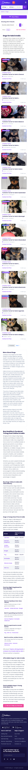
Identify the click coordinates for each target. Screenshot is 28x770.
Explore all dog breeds (16, 649)
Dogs (7, 11)
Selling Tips (4, 734)
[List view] (22, 25)
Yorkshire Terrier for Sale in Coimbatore (10, 98)
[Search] (25, 7)
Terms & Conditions (20, 741)
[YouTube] (14, 759)
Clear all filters (22, 29)
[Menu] (26, 2)
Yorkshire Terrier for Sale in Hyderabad (13, 192)
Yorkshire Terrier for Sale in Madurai (13, 121)
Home (2, 11)
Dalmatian (7, 645)
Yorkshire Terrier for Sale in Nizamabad (14, 240)
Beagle (6, 550)
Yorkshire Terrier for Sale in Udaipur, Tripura (13, 334)
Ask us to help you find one (14, 705)
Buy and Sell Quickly (6, 736)
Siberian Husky (8, 563)
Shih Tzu (6, 567)
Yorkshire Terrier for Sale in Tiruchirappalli (10, 145)
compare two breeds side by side (13, 651)
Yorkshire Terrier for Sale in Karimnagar (10, 263)
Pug (5, 554)
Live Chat (17, 734)
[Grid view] (20, 25)
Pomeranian (15, 632)
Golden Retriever (6, 546)
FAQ (16, 736)
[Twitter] (7, 759)
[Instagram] (11, 759)
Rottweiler (7, 558)
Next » (17, 345)
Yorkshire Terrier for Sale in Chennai (13, 74)
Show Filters (15, 17)
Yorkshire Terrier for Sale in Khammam (13, 287)
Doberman (7, 620)
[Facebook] (4, 759)
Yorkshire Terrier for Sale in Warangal (13, 216)
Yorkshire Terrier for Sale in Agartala (13, 311)
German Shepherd (7, 541)
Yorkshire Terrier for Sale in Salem (12, 169)
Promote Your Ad (6, 744)
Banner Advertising (6, 741)
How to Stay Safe (19, 739)
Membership (4, 739)
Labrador (6, 537)
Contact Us (18, 744)
